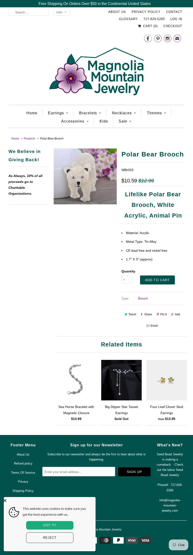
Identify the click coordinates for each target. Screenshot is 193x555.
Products (29, 138)
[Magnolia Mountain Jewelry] (96, 66)
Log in (176, 19)
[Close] (48, 500)
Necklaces (122, 113)
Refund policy (23, 463)
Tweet (132, 314)
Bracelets (88, 113)
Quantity (128, 271)
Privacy (23, 481)
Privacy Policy (146, 12)
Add (177, 314)
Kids (104, 121)
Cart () (150, 26)
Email (154, 325)
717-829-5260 (154, 19)
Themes (154, 113)
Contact (174, 12)
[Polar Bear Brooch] (85, 176)
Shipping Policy (23, 491)
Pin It (163, 314)
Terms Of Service (23, 472)
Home (31, 113)
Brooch (143, 298)
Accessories (72, 121)
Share (148, 314)
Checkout (172, 26)
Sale (123, 121)
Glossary (128, 19)
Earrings (56, 113)
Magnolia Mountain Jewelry (103, 529)
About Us (117, 12)
